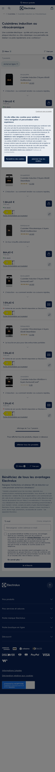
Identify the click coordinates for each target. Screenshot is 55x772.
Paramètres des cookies (15, 159)
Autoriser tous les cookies (38, 160)
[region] (27, 138)
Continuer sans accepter (44, 111)
